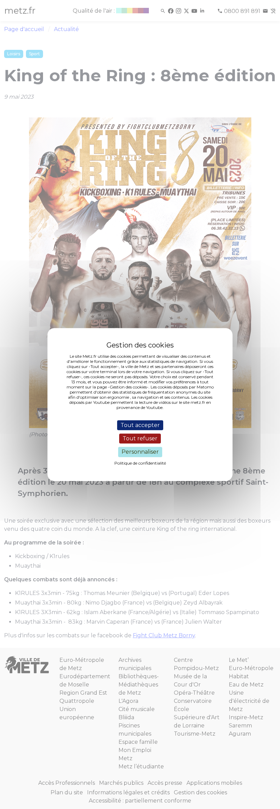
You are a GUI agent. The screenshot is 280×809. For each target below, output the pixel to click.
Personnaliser (140, 452)
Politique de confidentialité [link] (140, 463)
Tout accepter (140, 425)
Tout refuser (140, 438)
